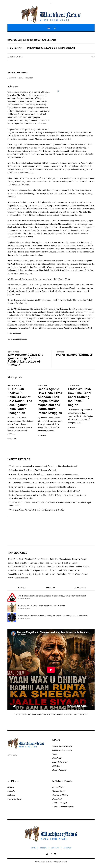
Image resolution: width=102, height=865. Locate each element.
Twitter (20, 78)
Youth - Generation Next (18, 577)
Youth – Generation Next (63, 807)
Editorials (54, 559)
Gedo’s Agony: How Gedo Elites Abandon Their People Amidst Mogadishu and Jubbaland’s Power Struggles (50, 401)
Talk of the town (49, 574)
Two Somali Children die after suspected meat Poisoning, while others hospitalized (43, 466)
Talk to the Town (14, 799)
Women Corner (81, 574)
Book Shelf (18, 559)
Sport (31, 574)
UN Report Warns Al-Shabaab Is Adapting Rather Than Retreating (36, 509)
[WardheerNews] (51, 834)
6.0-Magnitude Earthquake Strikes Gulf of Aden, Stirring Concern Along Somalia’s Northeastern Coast (51, 482)
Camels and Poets (32, 559)
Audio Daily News (59, 762)
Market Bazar (58, 787)
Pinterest (28, 78)
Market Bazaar (62, 566)
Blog (10, 559)
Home (33, 848)
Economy (44, 559)
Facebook (11, 78)
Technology (62, 574)
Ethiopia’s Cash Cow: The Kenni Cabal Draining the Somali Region (79, 397)
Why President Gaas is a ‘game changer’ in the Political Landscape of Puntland (25, 360)
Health (74, 562)
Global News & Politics (60, 562)
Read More (11, 438)
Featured (33, 562)
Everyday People (79, 559)
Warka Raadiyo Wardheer (74, 354)
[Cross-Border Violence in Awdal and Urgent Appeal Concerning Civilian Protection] (11, 617)
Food (47, 562)
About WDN (12, 755)
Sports (37, 574)
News (9, 40)
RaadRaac (12, 570)
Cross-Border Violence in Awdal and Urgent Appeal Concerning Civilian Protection (43, 474)
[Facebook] (51, 854)
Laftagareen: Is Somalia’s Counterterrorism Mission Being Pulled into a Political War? (44, 491)
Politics (86, 566)
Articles (10, 787)
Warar (70, 574)
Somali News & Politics (45, 40)
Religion (18, 40)
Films (41, 562)
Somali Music (74, 570)
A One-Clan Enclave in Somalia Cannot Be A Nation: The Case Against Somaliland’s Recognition (19, 401)
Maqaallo (50, 566)
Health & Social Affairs (17, 566)
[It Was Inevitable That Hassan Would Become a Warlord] (11, 607)
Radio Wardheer (24, 570)
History (32, 566)
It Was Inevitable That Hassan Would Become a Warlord (32, 470)
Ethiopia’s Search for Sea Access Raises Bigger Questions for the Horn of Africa (42, 486)
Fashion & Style (21, 562)
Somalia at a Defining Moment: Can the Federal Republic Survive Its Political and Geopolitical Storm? (51, 478)
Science (44, 570)
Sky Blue (53, 570)
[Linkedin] (55, 854)
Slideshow (28, 40)
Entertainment (65, 559)
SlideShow (56, 766)
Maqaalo (11, 791)
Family (11, 562)
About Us (67, 848)
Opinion (43, 848)
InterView (41, 566)
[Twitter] (47, 854)
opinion (79, 566)
